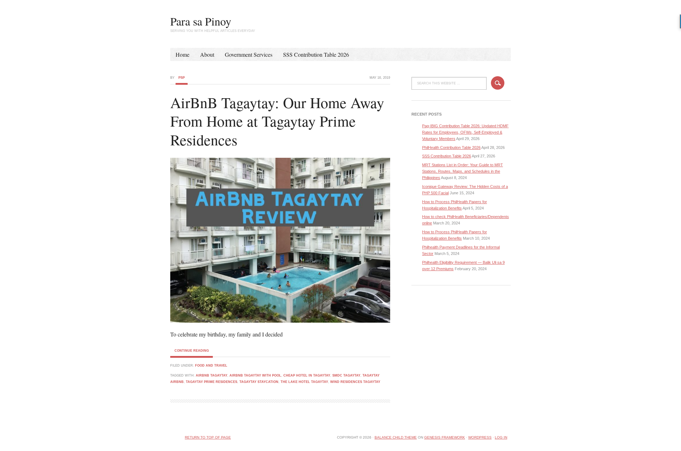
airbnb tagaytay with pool (255, 375)
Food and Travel (211, 365)
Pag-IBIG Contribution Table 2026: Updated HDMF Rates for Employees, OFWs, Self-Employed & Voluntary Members (465, 132)
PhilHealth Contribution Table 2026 (451, 147)
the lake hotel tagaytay (304, 382)
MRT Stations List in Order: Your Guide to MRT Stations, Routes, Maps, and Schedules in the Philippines (462, 171)
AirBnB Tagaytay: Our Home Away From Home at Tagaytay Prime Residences (277, 121)
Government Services (248, 54)
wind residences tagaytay (355, 382)
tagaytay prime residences (211, 382)
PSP (181, 77)
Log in (501, 437)
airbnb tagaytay (211, 375)
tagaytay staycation (258, 382)
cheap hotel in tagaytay (306, 375)
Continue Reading (192, 350)
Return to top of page (208, 437)
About (207, 54)
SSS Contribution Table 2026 (316, 54)
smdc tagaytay (346, 375)
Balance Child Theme (396, 437)
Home (182, 54)
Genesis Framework (444, 437)
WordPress (480, 437)
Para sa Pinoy (200, 21)
